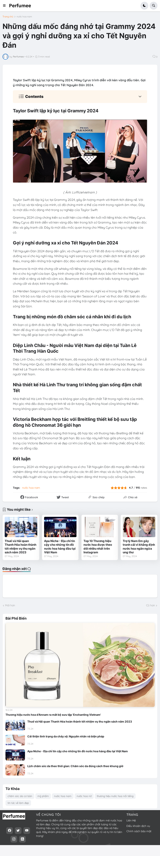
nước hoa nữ (84, 796)
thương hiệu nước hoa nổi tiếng (115, 796)
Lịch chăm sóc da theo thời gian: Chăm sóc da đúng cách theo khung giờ (75, 766)
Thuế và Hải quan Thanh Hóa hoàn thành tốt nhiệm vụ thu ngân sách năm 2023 (20, 546)
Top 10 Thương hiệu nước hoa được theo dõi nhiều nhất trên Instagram (98, 546)
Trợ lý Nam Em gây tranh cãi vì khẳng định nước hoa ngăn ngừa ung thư (139, 546)
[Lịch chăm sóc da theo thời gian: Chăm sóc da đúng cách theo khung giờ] (15, 769)
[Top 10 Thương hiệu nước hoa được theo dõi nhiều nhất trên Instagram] (100, 527)
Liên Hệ (131, 820)
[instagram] (14, 839)
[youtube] (26, 830)
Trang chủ (8, 16)
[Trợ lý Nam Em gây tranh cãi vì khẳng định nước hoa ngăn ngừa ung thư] (139, 527)
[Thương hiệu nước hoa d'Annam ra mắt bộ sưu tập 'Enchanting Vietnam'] (80, 665)
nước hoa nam (24, 16)
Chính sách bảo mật (138, 831)
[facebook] (9, 830)
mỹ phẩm (43, 796)
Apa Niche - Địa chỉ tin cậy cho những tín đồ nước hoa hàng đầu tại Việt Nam (60, 546)
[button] (6, 6)
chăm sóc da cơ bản (20, 796)
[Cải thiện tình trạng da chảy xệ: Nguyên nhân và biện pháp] (15, 740)
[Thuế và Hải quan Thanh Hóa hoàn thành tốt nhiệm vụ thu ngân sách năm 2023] (21, 527)
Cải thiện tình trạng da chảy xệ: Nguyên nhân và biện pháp (65, 736)
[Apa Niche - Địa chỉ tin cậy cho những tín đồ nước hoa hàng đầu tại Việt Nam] (60, 527)
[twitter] (18, 830)
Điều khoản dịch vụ (138, 826)
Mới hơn (10, 605)
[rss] (22, 839)
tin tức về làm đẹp (18, 802)
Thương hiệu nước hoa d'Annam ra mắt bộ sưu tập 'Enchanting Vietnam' (53, 714)
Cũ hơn (150, 605)
